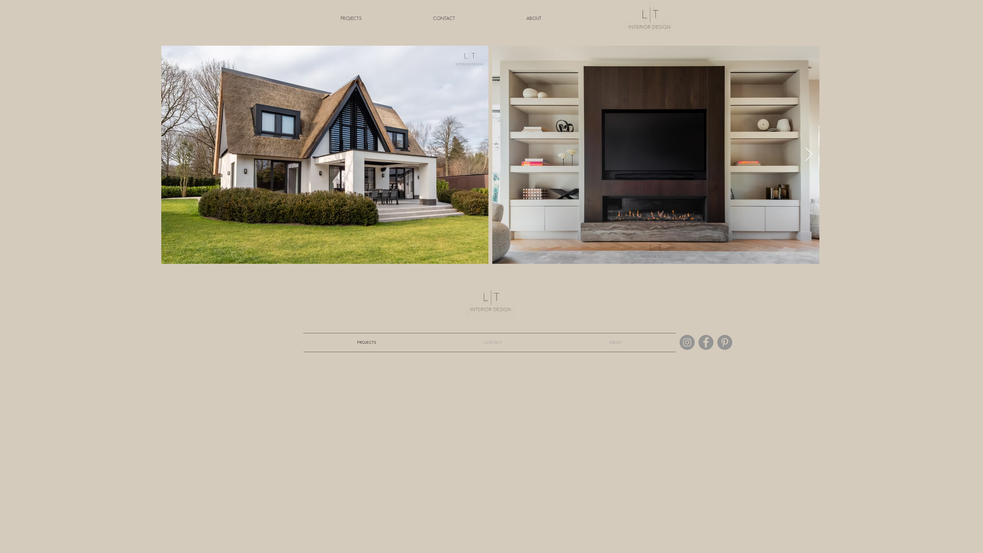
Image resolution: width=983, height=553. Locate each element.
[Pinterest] (724, 342)
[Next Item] (808, 154)
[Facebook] (705, 342)
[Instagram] (687, 342)
